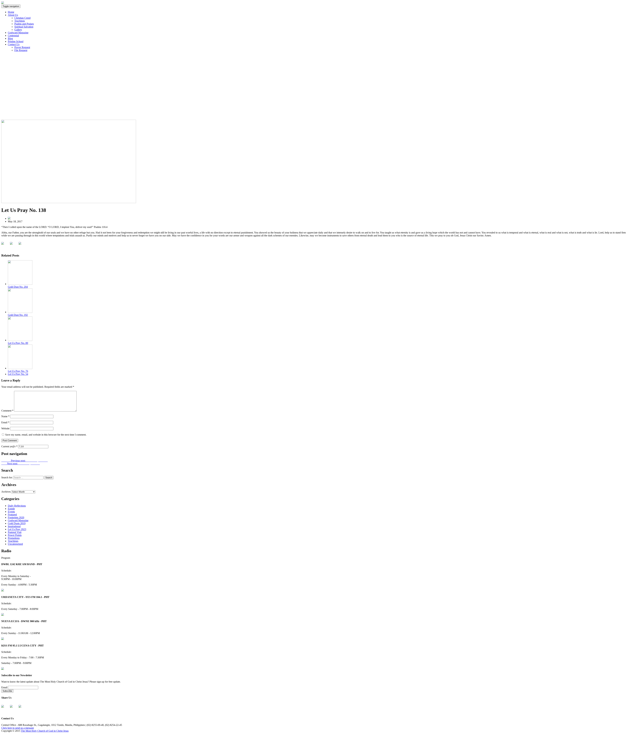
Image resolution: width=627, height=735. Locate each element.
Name (5, 416)
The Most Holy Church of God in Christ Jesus (45, 730)
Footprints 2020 (16, 517)
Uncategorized (15, 544)
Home (11, 12)
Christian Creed (22, 18)
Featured (12, 514)
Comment (7, 410)
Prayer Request (22, 47)
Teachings (19, 20)
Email (5, 422)
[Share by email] (22, 246)
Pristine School (15, 41)
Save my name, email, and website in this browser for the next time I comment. (45, 434)
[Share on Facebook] (5, 246)
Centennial (13, 35)
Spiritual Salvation (23, 26)
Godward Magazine (18, 32)
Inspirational (14, 526)
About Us (13, 15)
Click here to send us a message (17, 728)
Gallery (18, 29)
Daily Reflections (17, 505)
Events (11, 511)
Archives (6, 491)
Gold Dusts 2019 (16, 523)
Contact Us (13, 44)
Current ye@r (9, 446)
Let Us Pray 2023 (17, 529)
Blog (10, 38)
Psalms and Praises (24, 23)
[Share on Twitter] (14, 246)
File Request (20, 50)
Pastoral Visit (14, 532)
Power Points (15, 535)
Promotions (14, 538)
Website (5, 428)
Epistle (11, 508)
